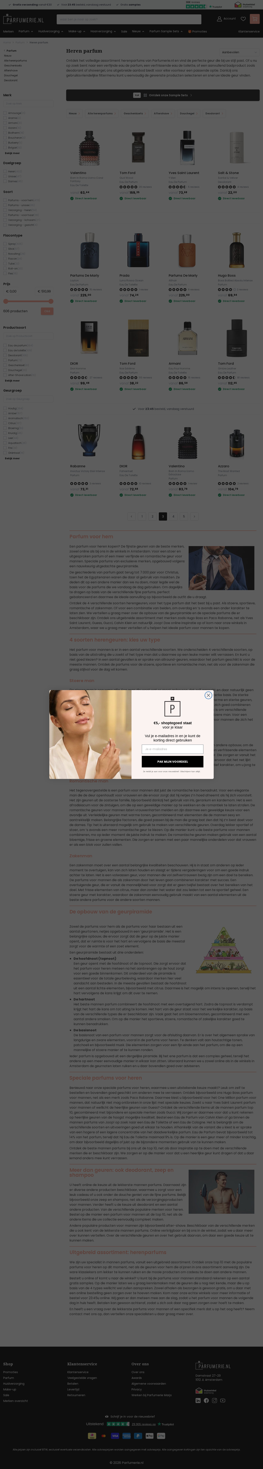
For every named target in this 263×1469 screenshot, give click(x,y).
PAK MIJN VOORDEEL (172, 762)
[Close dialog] (208, 695)
